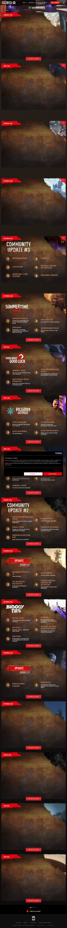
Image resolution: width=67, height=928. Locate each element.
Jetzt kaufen (55, 2)
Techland (18, 922)
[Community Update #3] (33, 259)
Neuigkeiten (31, 2)
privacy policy (8, 461)
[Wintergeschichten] (33, 202)
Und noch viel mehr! (33, 58)
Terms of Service (41, 925)
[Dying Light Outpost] (7, 3)
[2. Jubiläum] (33, 144)
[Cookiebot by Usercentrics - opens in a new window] (56, 453)
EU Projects (33, 922)
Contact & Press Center (45, 922)
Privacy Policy (51, 925)
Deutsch (33, 907)
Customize (32, 473)
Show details (56, 469)
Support (25, 922)
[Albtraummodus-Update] (33, 87)
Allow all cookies (53, 473)
